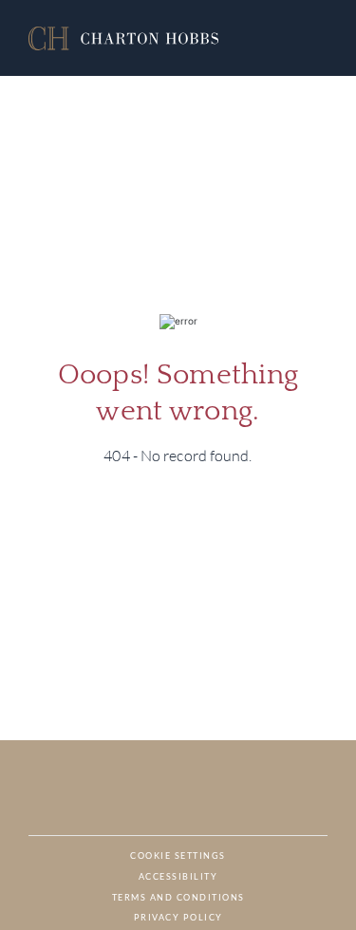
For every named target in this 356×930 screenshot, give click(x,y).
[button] (123, 38)
